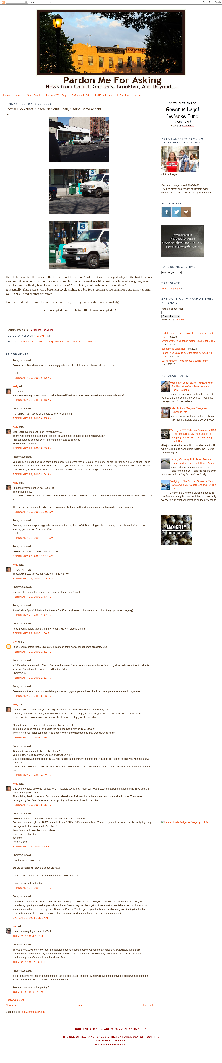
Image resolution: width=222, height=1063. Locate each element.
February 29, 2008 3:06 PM (32, 696)
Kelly (15, 386)
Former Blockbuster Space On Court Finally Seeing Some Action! (53, 109)
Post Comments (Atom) (33, 1012)
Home (6, 95)
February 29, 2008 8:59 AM (32, 448)
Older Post (147, 1005)
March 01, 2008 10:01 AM (30, 918)
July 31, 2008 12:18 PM (29, 962)
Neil (15, 926)
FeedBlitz (180, 319)
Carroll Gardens (84, 341)
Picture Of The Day (56, 95)
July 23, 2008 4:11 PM (28, 936)
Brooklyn (62, 341)
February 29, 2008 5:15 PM (32, 846)
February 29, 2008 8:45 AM (32, 418)
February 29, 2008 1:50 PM (32, 633)
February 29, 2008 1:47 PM (32, 615)
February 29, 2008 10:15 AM (33, 538)
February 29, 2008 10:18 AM (33, 556)
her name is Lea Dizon (173, 348)
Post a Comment (15, 1000)
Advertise (140, 95)
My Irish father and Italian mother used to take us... (188, 341)
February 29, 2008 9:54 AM (32, 474)
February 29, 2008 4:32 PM (32, 775)
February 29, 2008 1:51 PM (32, 651)
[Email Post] (47, 335)
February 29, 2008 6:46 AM (32, 400)
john (15, 642)
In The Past (123, 95)
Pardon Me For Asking (41, 330)
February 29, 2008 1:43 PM (32, 596)
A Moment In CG (80, 95)
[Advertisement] (180, 598)
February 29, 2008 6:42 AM (32, 378)
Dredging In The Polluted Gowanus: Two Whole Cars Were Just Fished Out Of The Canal (192, 485)
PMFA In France (103, 95)
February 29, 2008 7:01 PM (32, 888)
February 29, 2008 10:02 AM (33, 512)
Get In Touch (33, 95)
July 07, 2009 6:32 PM (28, 992)
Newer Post (12, 1005)
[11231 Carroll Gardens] (35, 341)
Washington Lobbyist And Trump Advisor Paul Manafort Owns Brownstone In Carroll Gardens (191, 386)
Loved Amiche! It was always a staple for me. (185, 361)
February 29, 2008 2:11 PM (32, 678)
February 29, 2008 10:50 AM (33, 578)
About (18, 95)
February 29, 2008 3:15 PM (32, 737)
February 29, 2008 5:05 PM (32, 805)
